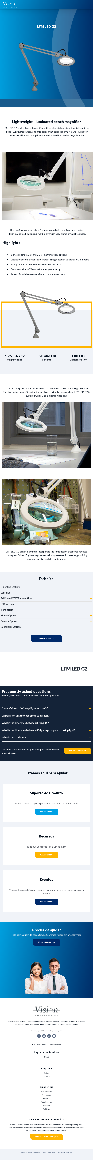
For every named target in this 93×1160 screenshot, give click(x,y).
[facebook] (39, 1036)
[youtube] (54, 1036)
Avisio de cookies (65, 1152)
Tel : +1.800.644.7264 (46, 942)
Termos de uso (49, 1152)
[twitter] (44, 1036)
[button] (46, 587)
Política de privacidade (30, 1152)
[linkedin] (49, 1036)
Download (46, 638)
